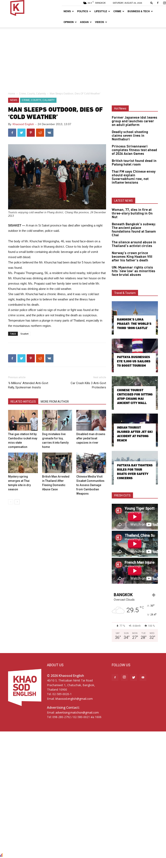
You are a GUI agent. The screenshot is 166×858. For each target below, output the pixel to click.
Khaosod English (23, 124)
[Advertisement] (83, 57)
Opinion (69, 22)
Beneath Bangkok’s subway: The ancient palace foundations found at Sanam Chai (134, 229)
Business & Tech (139, 11)
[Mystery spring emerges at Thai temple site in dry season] (23, 463)
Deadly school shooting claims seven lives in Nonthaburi (130, 135)
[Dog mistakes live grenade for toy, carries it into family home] (57, 420)
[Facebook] (158, 3)
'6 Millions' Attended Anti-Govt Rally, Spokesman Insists (28, 385)
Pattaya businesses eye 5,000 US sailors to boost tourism (133, 361)
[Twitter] (133, 677)
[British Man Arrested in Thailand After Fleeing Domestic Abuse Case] (57, 463)
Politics (82, 11)
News (67, 11)
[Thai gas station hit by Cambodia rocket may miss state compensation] (23, 420)
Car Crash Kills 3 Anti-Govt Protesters (88, 385)
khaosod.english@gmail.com (74, 699)
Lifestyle (100, 11)
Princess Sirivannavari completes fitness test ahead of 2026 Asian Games (134, 150)
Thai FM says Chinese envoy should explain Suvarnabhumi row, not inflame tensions (133, 177)
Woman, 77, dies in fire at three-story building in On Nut (132, 213)
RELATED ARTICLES (23, 401)
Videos (99, 22)
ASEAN (84, 22)
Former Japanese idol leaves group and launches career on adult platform (134, 121)
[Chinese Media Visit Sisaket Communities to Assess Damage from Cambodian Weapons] (91, 463)
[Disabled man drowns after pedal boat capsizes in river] (91, 420)
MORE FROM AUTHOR (55, 401)
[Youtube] (143, 677)
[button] (152, 2)
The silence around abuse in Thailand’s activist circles (134, 244)
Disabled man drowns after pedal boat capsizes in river (90, 438)
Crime (117, 11)
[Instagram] (124, 677)
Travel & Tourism (125, 293)
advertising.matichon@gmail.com (77, 712)
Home (11, 93)
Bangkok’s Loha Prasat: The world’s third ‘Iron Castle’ (134, 323)
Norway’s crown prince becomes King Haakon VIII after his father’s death (132, 256)
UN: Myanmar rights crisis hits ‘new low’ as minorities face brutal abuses (133, 271)
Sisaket (24, 333)
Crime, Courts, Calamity (32, 93)
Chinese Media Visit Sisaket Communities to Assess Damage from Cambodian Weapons (90, 485)
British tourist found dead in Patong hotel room (134, 162)
